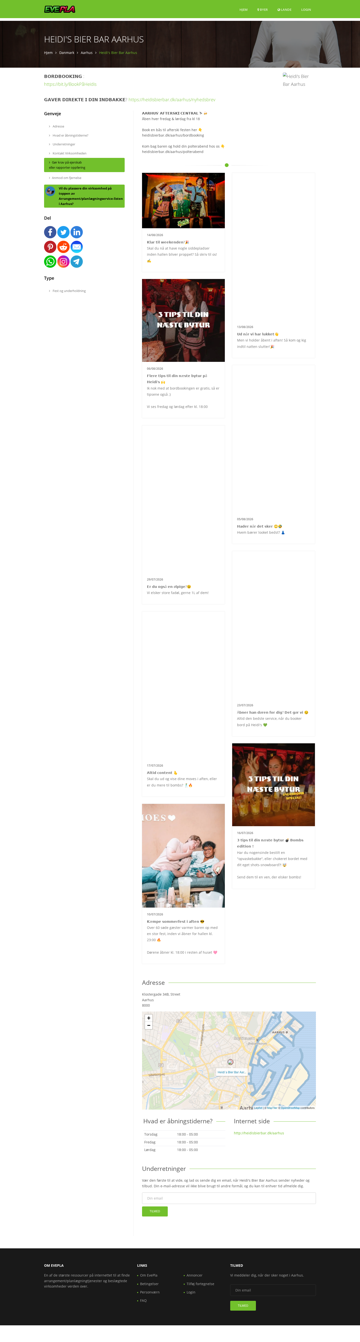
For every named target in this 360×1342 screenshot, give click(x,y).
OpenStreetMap (290, 1108)
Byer (263, 9)
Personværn (150, 1292)
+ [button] (148, 1018)
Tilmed (155, 1211)
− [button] (148, 1025)
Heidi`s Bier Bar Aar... (232, 1072)
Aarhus (87, 52)
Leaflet (258, 1108)
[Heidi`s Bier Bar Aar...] (230, 1062)
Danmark (66, 52)
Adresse (58, 126)
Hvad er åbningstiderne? (70, 135)
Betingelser (149, 1283)
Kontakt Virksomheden (69, 153)
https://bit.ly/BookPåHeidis (70, 84)
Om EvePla (148, 1275)
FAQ (143, 1300)
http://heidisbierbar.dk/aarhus (259, 1133)
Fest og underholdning (69, 291)
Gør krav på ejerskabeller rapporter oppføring (67, 165)
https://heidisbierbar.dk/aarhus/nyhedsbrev (172, 99)
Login (306, 9)
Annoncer (195, 1275)
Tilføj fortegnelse (200, 1283)
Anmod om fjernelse (66, 178)
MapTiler (272, 1108)
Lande (285, 9)
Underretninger (63, 144)
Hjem (244, 9)
